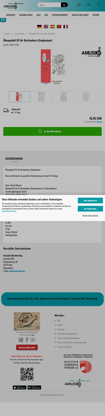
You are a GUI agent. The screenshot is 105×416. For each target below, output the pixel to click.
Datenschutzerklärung (9, 211)
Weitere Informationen (90, 215)
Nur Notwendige (90, 208)
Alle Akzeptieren (90, 200)
